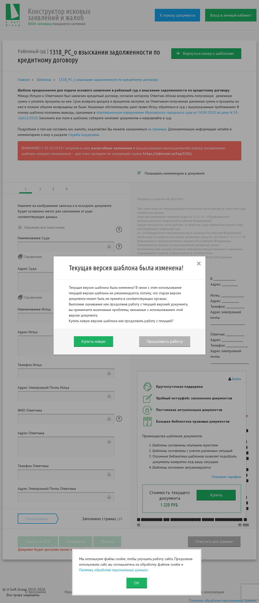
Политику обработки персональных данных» (113, 570)
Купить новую (93, 341)
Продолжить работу (165, 341)
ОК (136, 582)
